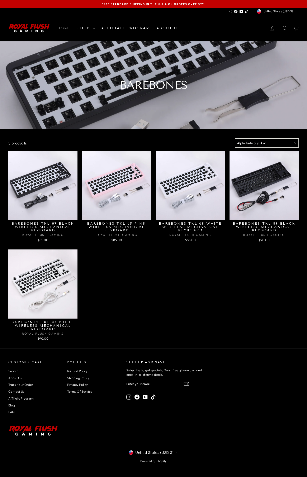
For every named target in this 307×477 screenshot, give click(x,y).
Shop (84, 28)
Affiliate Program (125, 28)
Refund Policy (77, 371)
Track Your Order (20, 385)
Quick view (43, 215)
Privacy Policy (77, 385)
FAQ (11, 412)
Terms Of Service (79, 391)
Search (13, 371)
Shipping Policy (78, 378)
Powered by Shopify (153, 461)
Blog (11, 405)
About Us (168, 28)
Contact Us (16, 391)
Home (64, 28)
